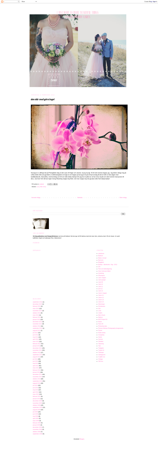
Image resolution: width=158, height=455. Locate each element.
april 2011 (36, 365)
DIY (99, 266)
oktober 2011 (36, 352)
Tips (99, 346)
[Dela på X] (52, 184)
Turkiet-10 (101, 350)
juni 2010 (35, 387)
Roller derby (43, 186)
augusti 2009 (36, 409)
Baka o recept (102, 258)
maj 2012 (35, 337)
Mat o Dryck (101, 315)
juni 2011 (35, 361)
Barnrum (100, 260)
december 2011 (37, 348)
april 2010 (36, 392)
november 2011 (37, 350)
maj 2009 (35, 416)
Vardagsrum (101, 354)
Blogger (82, 439)
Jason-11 (101, 295)
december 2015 (37, 304)
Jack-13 (100, 291)
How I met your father (104, 271)
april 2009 (36, 418)
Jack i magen (102, 277)
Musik (100, 321)
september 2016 (37, 302)
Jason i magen (102, 293)
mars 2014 (36, 308)
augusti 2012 (36, 330)
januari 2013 (36, 319)
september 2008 (37, 434)
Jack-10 (100, 284)
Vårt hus (100, 361)
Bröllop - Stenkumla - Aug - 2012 (107, 264)
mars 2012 (36, 341)
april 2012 (36, 339)
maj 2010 (35, 390)
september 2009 (37, 407)
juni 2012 (35, 335)
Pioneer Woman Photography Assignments (110, 328)
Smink (100, 337)
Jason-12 (101, 297)
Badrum (100, 255)
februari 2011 (37, 370)
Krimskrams (101, 306)
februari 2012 (37, 343)
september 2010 (37, 381)
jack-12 (100, 288)
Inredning (101, 273)
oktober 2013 (37, 313)
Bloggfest (101, 262)
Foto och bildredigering (105, 269)
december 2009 (37, 401)
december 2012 (37, 321)
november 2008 (37, 429)
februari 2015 (37, 306)
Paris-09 (100, 324)
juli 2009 (35, 412)
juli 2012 (35, 332)
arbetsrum (101, 253)
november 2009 (37, 403)
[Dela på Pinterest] (57, 184)
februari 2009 (37, 423)
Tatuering (101, 343)
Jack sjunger (102, 280)
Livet (38, 186)
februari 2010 (37, 396)
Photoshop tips (102, 326)
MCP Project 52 (102, 319)
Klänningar (101, 304)
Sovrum (100, 339)
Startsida (79, 197)
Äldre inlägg (123, 197)
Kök (99, 308)
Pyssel (100, 330)
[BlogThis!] (50, 184)
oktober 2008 (37, 431)
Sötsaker (100, 341)
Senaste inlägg (35, 197)
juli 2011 (35, 359)
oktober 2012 (37, 326)
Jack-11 (100, 286)
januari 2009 (36, 425)
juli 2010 (35, 385)
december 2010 (37, 374)
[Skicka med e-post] (48, 184)
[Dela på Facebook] (55, 184)
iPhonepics (101, 275)
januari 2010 (36, 398)
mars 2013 (36, 315)
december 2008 (37, 427)
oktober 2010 (37, 379)
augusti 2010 (36, 383)
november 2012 (37, 324)
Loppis (100, 313)
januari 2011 (36, 372)
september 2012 (37, 328)
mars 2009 (36, 420)
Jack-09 (100, 282)
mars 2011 (36, 368)
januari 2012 (36, 346)
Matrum (100, 317)
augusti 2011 (36, 357)
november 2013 (37, 310)
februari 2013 (37, 317)
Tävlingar (101, 352)
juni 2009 (35, 414)
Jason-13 (101, 299)
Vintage (100, 359)
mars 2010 (36, 394)
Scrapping (101, 335)
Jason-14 (101, 302)
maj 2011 (35, 363)
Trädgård (101, 348)
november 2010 (37, 376)
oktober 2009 (37, 405)
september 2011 (37, 354)
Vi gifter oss (101, 357)
